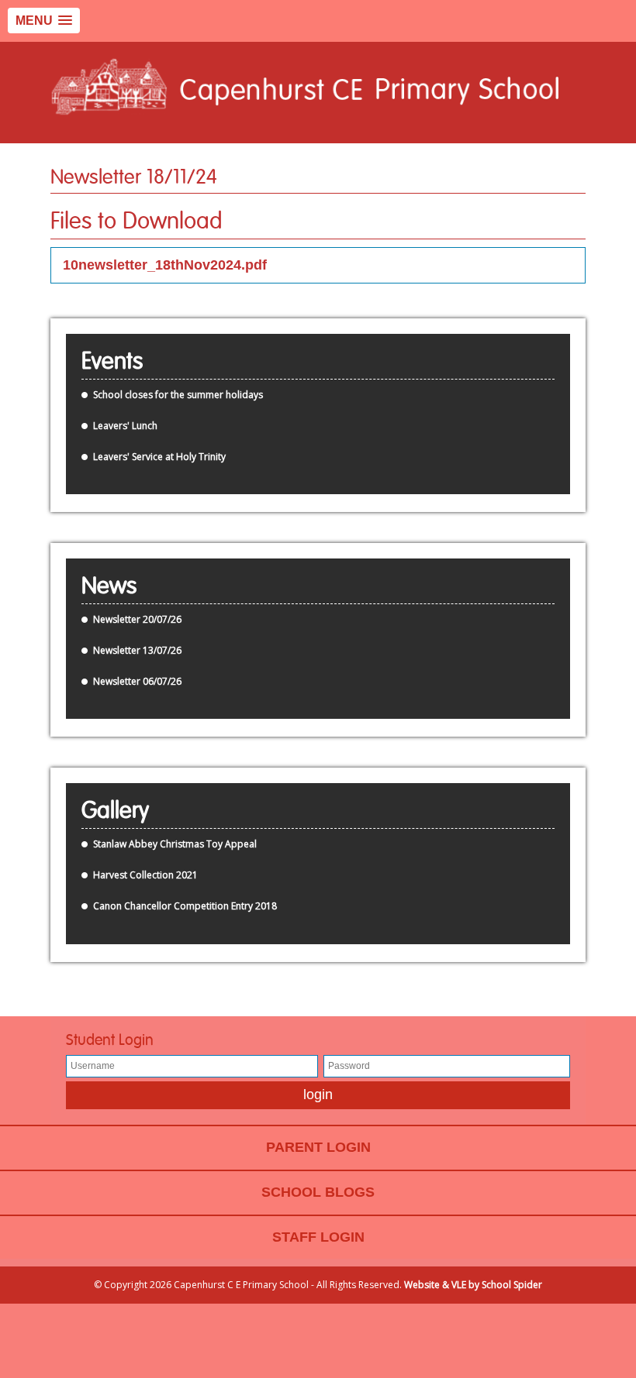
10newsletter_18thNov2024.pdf (165, 265)
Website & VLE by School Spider (473, 1284)
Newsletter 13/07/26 (137, 650)
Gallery (115, 811)
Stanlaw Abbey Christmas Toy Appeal (175, 844)
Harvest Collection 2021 (145, 874)
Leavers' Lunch (125, 425)
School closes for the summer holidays (178, 394)
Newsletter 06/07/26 (137, 681)
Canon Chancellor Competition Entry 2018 (185, 905)
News (109, 586)
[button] (44, 20)
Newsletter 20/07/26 (137, 619)
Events (112, 361)
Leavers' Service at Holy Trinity (159, 456)
